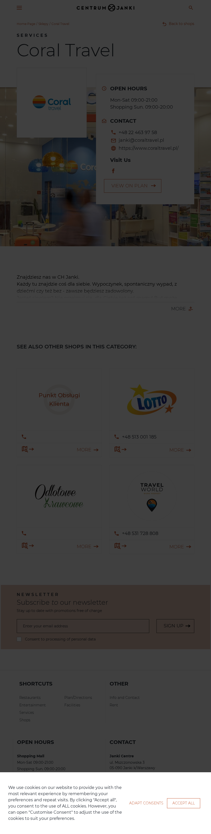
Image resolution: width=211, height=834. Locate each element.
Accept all (183, 803)
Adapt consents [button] (146, 803)
